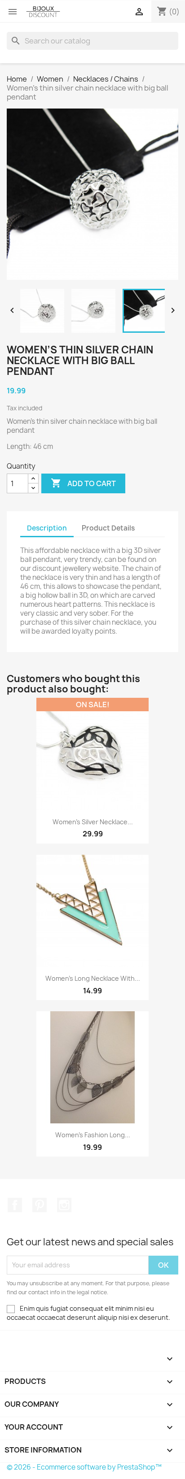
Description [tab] (47, 528)
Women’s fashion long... (92, 1135)
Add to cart (83, 483)
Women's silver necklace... (93, 822)
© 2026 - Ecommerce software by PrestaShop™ (84, 1467)
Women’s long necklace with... (92, 978)
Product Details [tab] (108, 528)
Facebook (15, 1205)
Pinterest (39, 1205)
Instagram (64, 1205)
